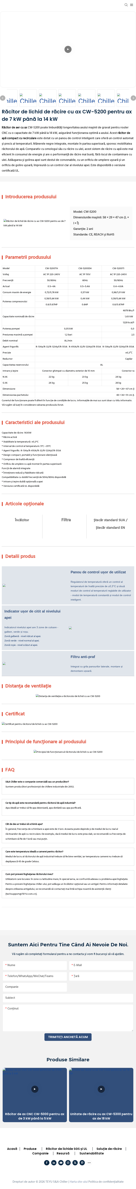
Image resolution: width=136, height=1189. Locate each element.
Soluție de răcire (109, 1149)
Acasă (12, 1149)
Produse (30, 1149)
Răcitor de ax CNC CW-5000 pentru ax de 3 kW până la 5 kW (34, 1116)
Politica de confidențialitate (106, 1181)
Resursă (63, 1153)
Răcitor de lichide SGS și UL (66, 1149)
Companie (40, 1153)
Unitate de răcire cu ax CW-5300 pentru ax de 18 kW (101, 1116)
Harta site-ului (79, 1181)
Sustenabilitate (92, 1153)
